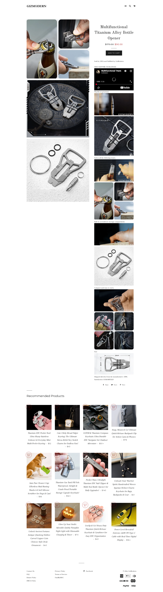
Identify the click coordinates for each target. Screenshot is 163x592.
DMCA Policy (31, 581)
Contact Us (30, 571)
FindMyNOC (59, 578)
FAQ (28, 574)
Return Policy (31, 578)
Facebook (89, 571)
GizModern (132, 571)
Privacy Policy (60, 571)
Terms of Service (61, 574)
